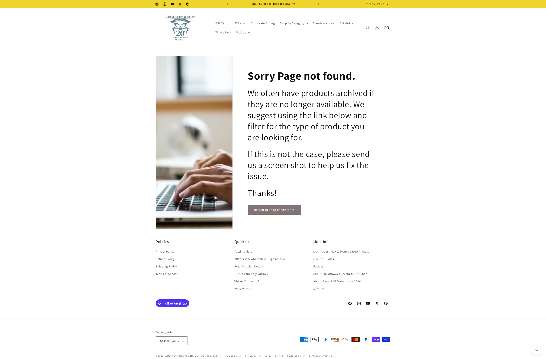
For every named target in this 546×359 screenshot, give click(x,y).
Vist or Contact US (246, 281)
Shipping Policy (166, 266)
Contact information (320, 355)
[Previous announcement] (227, 4)
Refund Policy (165, 259)
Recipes (318, 266)
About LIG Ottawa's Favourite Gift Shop (340, 274)
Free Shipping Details (249, 266)
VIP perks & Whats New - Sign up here (260, 259)
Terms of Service (167, 274)
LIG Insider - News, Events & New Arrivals (341, 251)
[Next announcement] (318, 4)
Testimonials (243, 251)
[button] (293, 23)
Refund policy (233, 355)
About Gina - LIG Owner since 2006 (337, 281)
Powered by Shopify (211, 356)
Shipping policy (296, 355)
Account (319, 289)
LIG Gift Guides (323, 259)
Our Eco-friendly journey (251, 274)
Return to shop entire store (274, 210)
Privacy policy (253, 355)
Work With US (243, 289)
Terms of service (274, 355)
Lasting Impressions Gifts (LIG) (181, 356)
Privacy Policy (165, 251)
